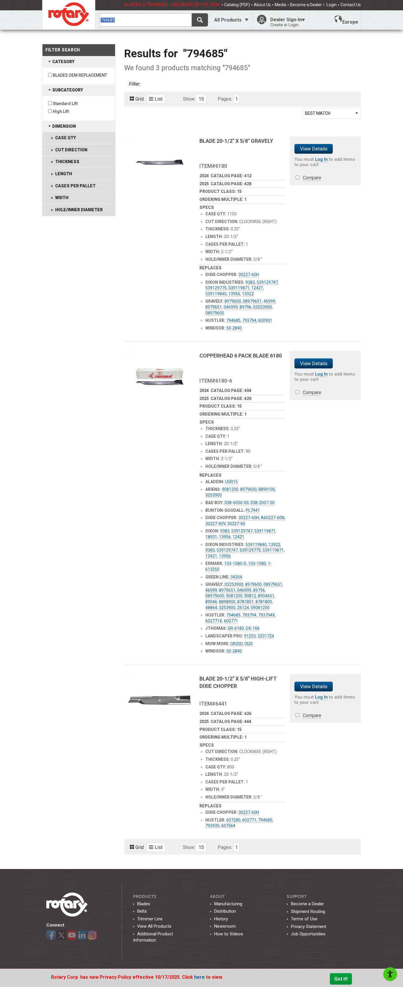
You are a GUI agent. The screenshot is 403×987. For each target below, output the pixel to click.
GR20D (236, 643)
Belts (142, 911)
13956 (234, 293)
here (200, 977)
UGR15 (231, 481)
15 (201, 99)
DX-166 (253, 628)
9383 (250, 282)
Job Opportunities (308, 934)
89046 (211, 601)
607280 (233, 820)
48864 (211, 607)
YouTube (71, 935)
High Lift (61, 111)
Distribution (225, 911)
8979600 (233, 301)
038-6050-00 (237, 502)
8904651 (266, 595)
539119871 (239, 288)
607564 (228, 825)
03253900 (262, 307)
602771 (231, 621)
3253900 (213, 495)
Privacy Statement (308, 926)
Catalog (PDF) (237, 4)
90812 (250, 595)
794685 (233, 320)
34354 (236, 577)
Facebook (51, 935)
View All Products (154, 926)
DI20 (249, 643)
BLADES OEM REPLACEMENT (80, 75)
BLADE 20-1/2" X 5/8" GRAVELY (236, 141)
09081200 (260, 607)
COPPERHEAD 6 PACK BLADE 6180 (240, 355)
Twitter (61, 935)
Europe (350, 22)
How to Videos (228, 934)
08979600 (214, 313)
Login (331, 4)
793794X (266, 615)
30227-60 (236, 523)
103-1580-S (235, 563)
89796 (245, 307)
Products (145, 896)
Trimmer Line (150, 919)
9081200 (230, 489)
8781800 (263, 601)
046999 (231, 307)
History (221, 919)
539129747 (267, 282)
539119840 (216, 293)
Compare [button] (312, 178)
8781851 (245, 601)
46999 (269, 301)
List (159, 99)
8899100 (266, 489)
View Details (313, 149)
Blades (143, 903)
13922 (248, 293)
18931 (211, 537)
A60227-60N (272, 517)
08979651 (252, 301)
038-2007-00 (262, 502)
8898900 (227, 601)
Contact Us (350, 4)
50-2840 (234, 328)
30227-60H (248, 274)
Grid (139, 99)
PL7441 (253, 510)
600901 (265, 320)
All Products (228, 20)
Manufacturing (228, 903)
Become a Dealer (306, 4)
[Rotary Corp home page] (68, 14)
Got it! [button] (341, 979)
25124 (243, 607)
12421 (257, 288)
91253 (250, 636)
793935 (212, 825)
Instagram (92, 935)
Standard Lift (65, 103)
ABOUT (217, 896)
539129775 (216, 288)
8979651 (213, 307)
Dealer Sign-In (286, 22)
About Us (262, 4)
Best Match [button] (317, 113)
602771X (213, 621)
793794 (249, 320)
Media (280, 4)
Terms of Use (304, 919)
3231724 (266, 636)
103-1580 (257, 563)
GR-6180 (236, 628)
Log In (321, 159)
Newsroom (225, 926)
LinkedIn (82, 935)
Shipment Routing (308, 911)
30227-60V (215, 523)
